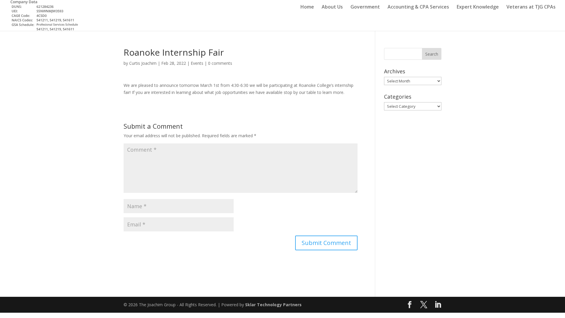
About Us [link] (332, 7)
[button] (326, 243)
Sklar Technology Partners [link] (273, 304)
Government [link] (365, 7)
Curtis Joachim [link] (143, 63)
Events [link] (197, 63)
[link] (44, 15)
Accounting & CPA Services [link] (418, 7)
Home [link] (307, 7)
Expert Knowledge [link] (478, 7)
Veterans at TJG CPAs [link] (531, 7)
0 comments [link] (220, 63)
